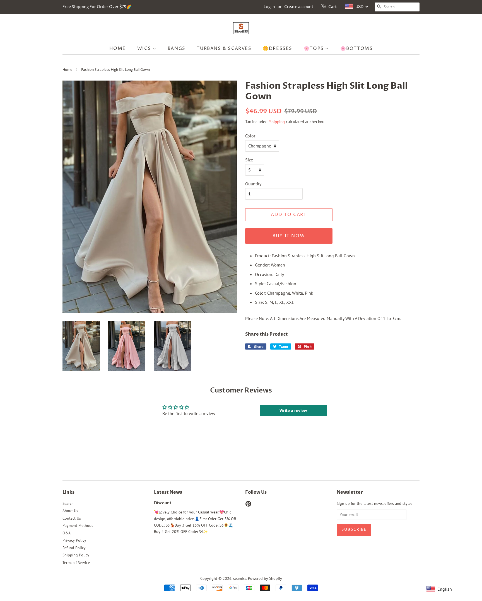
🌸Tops (315, 48)
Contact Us (71, 518)
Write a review (293, 410)
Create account (299, 6)
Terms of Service (76, 562)
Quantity (253, 183)
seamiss (239, 578)
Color (250, 136)
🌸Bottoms (356, 48)
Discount (163, 503)
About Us (70, 510)
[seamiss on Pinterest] (248, 504)
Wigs (145, 48)
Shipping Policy (75, 555)
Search (68, 503)
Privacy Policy (74, 540)
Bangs (176, 48)
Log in (269, 6)
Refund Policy (74, 547)
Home (117, 48)
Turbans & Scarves (224, 48)
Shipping (277, 121)
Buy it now (289, 236)
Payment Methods (77, 525)
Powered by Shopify (265, 578)
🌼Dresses (277, 48)
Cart (332, 6)
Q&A (66, 532)
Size (249, 160)
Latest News (168, 492)
